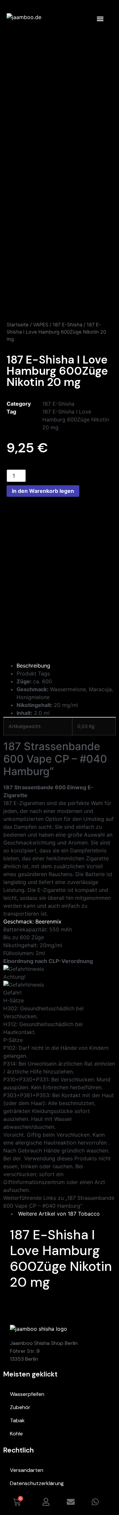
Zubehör (20, 1407)
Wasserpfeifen (27, 1394)
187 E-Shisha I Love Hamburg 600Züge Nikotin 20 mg (75, 419)
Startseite (18, 325)
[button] (100, 18)
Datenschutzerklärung (37, 1483)
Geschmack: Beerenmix (32, 921)
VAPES (40, 325)
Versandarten (26, 1470)
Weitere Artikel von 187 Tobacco (58, 1213)
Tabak (17, 1420)
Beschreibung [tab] (33, 665)
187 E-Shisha (67, 325)
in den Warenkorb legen (43, 491)
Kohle (16, 1433)
